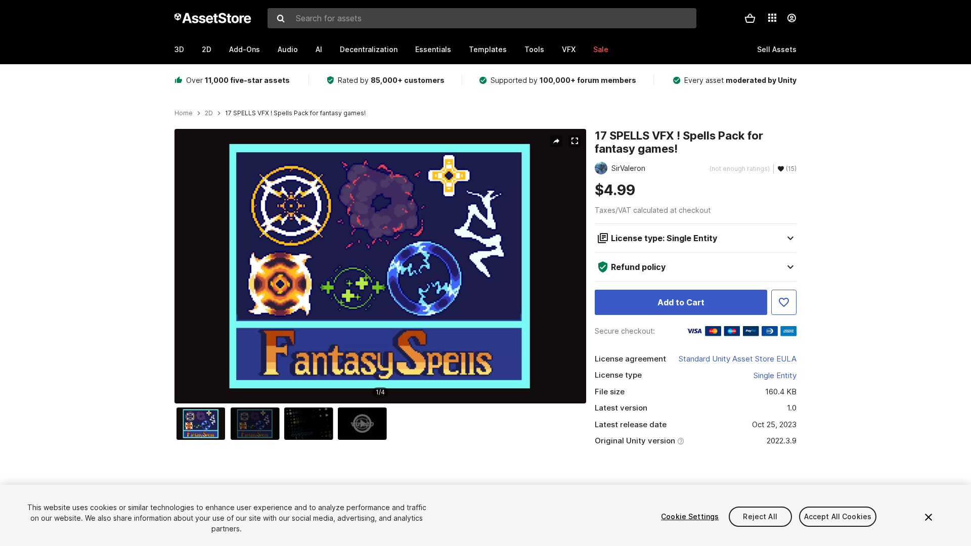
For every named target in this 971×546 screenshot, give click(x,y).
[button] (750, 18)
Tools (534, 49)
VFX (569, 49)
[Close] (928, 517)
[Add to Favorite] (784, 302)
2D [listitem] (209, 113)
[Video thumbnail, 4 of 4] (364, 423)
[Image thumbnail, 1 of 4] (203, 423)
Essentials (433, 49)
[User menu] (791, 18)
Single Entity (775, 375)
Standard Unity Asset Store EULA (738, 358)
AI (319, 49)
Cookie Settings (690, 516)
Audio (288, 49)
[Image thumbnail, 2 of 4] (257, 423)
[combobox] (482, 18)
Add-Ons (244, 49)
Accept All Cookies (838, 516)
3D (179, 49)
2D (206, 49)
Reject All (760, 516)
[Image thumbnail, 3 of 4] (311, 423)
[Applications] (772, 18)
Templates (488, 49)
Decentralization (369, 49)
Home (183, 113)
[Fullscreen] (574, 141)
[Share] (556, 141)
